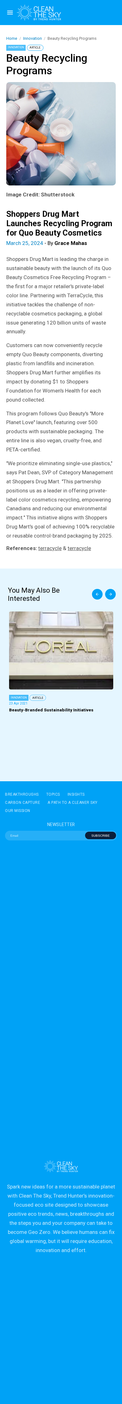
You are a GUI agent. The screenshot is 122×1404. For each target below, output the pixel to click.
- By (46, 243)
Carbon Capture (22, 802)
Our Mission (17, 811)
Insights (76, 794)
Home (11, 38)
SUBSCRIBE (100, 835)
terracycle (50, 548)
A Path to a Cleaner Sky (73, 802)
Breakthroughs (22, 794)
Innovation (32, 38)
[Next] (110, 594)
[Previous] (97, 594)
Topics (53, 794)
